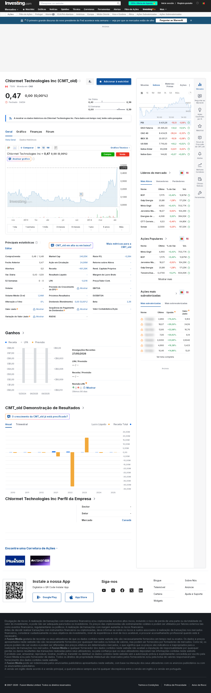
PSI (142, 122)
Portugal (39, 14)
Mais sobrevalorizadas (176, 303)
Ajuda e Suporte (194, 594)
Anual (8, 424)
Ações (11, 14)
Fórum (50, 131)
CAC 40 (144, 133)
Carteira (158, 594)
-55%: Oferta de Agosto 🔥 (143, 3)
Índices (156, 85)
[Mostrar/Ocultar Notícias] (56, 148)
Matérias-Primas (170, 85)
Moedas (145, 85)
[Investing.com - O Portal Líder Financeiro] (18, 3)
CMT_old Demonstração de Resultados (42, 407)
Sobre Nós (191, 580)
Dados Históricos (28, 140)
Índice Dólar (146, 149)
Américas (80, 14)
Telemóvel (159, 587)
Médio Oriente (103, 14)
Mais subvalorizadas (151, 303)
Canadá (126, 520)
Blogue (157, 580)
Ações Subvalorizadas (147, 14)
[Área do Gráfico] (15, 148)
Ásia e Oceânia (119, 14)
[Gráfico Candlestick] (8, 148)
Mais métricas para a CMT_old (118, 245)
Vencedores (162, 181)
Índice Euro (146, 154)
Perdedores (178, 181)
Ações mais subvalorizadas (151, 293)
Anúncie (189, 587)
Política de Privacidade (175, 685)
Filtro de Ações (132, 9)
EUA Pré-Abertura (65, 14)
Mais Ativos (146, 181)
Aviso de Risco (199, 685)
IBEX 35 (144, 138)
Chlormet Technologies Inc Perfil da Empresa (48, 498)
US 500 (144, 143)
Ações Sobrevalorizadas (170, 14)
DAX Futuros (147, 128)
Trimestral (22, 424)
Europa (90, 14)
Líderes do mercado (154, 172)
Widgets (158, 600)
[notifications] (197, 3)
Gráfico (21, 131)
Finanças (36, 131)
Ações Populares (152, 238)
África (131, 14)
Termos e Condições (148, 685)
